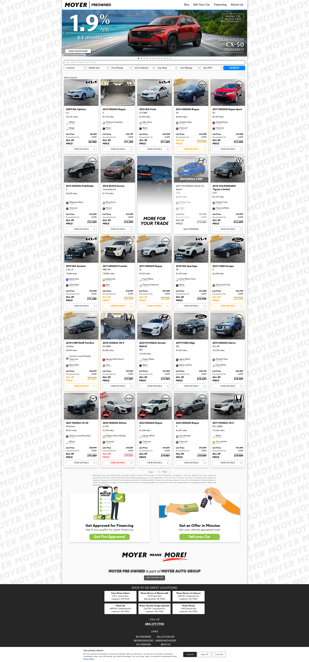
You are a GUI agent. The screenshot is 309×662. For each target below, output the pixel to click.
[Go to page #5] (150, 58)
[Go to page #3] (144, 58)
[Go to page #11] (167, 58)
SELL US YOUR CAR (165, 637)
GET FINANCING (143, 644)
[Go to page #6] (153, 58)
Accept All (190, 654)
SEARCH (234, 68)
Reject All (204, 654)
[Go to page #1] (138, 58)
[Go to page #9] (161, 58)
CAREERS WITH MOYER (165, 640)
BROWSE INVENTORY (143, 640)
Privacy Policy (88, 659)
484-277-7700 (154, 624)
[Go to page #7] (155, 58)
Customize (219, 654)
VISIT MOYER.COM (154, 578)
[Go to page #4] (147, 58)
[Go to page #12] (170, 58)
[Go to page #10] (164, 58)
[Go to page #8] (158, 58)
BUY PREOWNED (143, 637)
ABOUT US (165, 644)
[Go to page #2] (141, 58)
